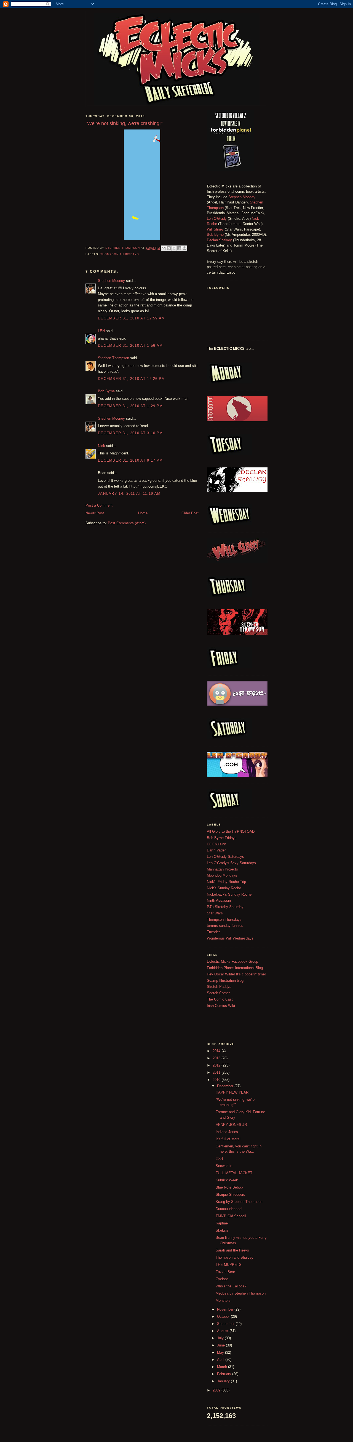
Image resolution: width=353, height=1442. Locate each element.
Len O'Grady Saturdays (225, 856)
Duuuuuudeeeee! (229, 1209)
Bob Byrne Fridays (222, 838)
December (225, 1086)
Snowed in (224, 1166)
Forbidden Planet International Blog (235, 968)
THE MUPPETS (229, 1265)
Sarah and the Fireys (232, 1250)
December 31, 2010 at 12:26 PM (131, 379)
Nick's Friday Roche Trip (226, 882)
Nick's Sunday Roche (224, 888)
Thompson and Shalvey (234, 1257)
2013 (217, 1058)
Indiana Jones (227, 1132)
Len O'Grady (217, 218)
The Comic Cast (220, 999)
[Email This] (163, 248)
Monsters (223, 1300)
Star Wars (215, 913)
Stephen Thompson (113, 358)
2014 (217, 1051)
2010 (217, 1080)
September (226, 1324)
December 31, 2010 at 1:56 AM (130, 345)
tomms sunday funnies (225, 926)
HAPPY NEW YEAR (232, 1092)
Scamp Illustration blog (225, 980)
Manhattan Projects (222, 869)
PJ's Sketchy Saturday (225, 907)
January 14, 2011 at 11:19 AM (129, 493)
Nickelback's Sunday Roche (229, 894)
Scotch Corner (218, 993)
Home (143, 513)
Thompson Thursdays (119, 254)
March (222, 1367)
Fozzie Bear (225, 1272)
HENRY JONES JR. (232, 1125)
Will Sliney (215, 229)
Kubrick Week (227, 1180)
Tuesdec (214, 932)
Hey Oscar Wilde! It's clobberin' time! (236, 974)
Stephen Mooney (111, 281)
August (223, 1331)
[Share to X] (174, 248)
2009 (217, 1390)
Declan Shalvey (219, 240)
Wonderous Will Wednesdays (230, 938)
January (224, 1381)
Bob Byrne (106, 391)
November (225, 1309)
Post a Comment (99, 505)
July (221, 1338)
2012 (217, 1065)
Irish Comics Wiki (221, 1006)
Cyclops (222, 1279)
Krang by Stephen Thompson (239, 1202)
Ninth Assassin (219, 900)
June (221, 1345)
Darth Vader (216, 850)
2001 (219, 1159)
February (224, 1374)
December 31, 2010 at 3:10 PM (130, 433)
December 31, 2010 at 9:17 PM (130, 460)
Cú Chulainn (216, 844)
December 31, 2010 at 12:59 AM (131, 318)
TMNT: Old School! (231, 1216)
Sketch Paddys (219, 987)
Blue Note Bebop (229, 1187)
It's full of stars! (228, 1139)
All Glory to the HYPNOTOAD (231, 831)
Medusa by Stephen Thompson (241, 1293)
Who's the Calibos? (231, 1286)
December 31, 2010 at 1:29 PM (130, 406)
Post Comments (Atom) (127, 523)
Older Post (190, 513)
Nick (101, 446)
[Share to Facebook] (179, 248)
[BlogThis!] (169, 248)
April (221, 1360)
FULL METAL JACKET (234, 1173)
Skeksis (222, 1230)
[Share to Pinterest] (184, 248)
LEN (101, 331)
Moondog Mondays (222, 875)
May (221, 1352)
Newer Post (94, 513)
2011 (217, 1072)
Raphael (222, 1223)
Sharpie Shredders (230, 1194)
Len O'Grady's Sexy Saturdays (231, 863)
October (224, 1316)
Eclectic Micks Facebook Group (232, 961)
